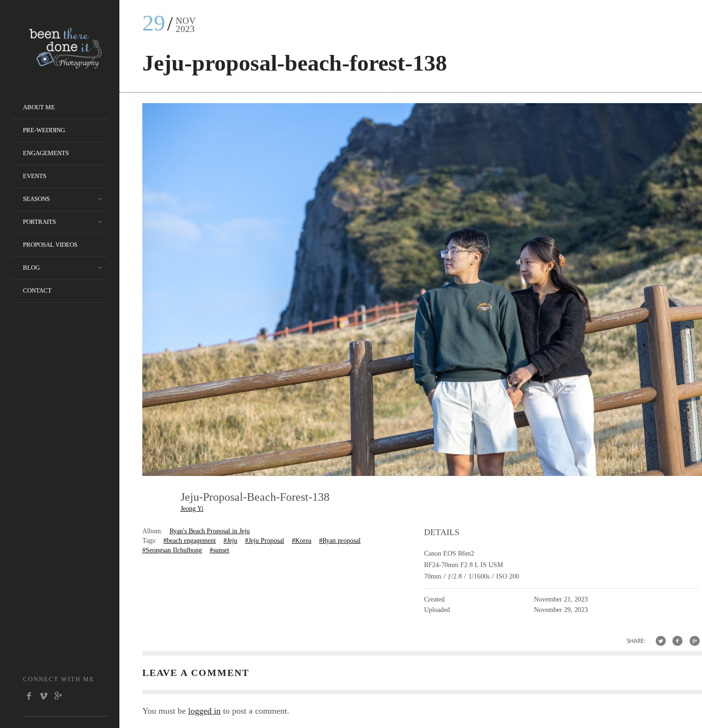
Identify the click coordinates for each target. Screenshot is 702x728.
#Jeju (230, 540)
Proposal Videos (50, 244)
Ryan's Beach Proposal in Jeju (210, 531)
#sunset (219, 550)
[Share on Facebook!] (677, 641)
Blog (31, 267)
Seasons (36, 198)
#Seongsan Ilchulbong (172, 550)
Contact (37, 290)
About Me (39, 107)
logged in (204, 711)
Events (34, 175)
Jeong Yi (192, 508)
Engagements (46, 153)
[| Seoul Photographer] (65, 65)
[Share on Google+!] (694, 641)
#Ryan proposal (340, 540)
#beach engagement (189, 540)
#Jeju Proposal (264, 540)
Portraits (39, 221)
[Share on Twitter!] (660, 641)
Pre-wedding (44, 130)
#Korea (301, 540)
